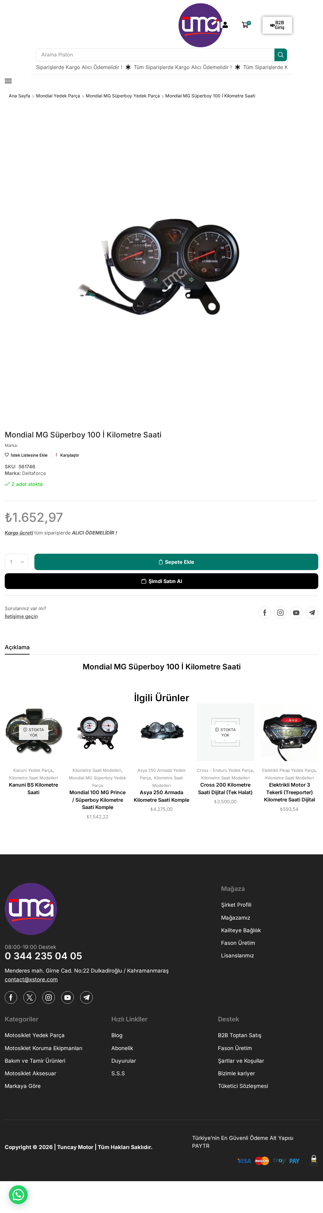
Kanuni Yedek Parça (32, 770)
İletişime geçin (21, 616)
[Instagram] (280, 612)
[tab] (17, 649)
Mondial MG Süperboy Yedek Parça (123, 95)
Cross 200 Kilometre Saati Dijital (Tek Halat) (225, 788)
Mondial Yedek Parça (58, 95)
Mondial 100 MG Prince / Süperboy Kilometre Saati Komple (97, 800)
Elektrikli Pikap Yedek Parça (288, 770)
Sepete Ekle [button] (91, 734)
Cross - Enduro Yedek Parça (225, 770)
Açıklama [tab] (17, 647)
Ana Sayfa (19, 95)
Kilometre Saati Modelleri (33, 777)
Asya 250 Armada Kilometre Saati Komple (161, 796)
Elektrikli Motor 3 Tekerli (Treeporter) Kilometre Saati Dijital (289, 792)
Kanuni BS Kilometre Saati (33, 788)
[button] (225, 25)
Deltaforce (34, 473)
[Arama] (280, 55)
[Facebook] (265, 612)
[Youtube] (296, 612)
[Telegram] (312, 612)
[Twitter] (29, 997)
